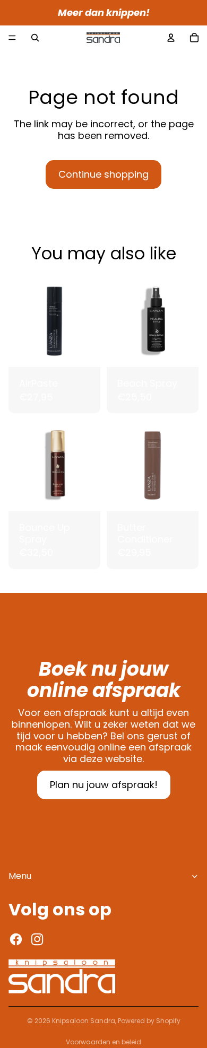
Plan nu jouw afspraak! (104, 784)
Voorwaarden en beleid (103, 1041)
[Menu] (12, 37)
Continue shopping (103, 174)
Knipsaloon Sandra (83, 1020)
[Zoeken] (35, 37)
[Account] (171, 37)
